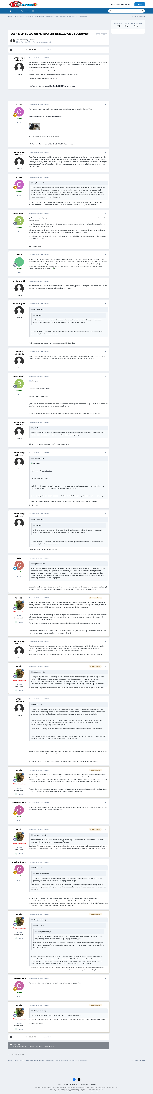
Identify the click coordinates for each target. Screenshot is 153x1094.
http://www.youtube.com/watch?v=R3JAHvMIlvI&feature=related (51, 144)
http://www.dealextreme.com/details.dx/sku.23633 (46, 116)
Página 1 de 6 (47, 50)
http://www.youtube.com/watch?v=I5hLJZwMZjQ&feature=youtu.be (52, 86)
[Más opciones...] (105, 58)
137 (20, 576)
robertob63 (18, 213)
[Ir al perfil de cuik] (19, 565)
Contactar (84, 1085)
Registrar (139, 4)
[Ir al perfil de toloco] (19, 262)
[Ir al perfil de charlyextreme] (19, 810)
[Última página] (38, 50)
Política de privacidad (71, 1085)
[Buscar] (142, 11)
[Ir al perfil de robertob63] (19, 220)
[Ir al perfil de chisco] (19, 112)
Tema (59, 1085)
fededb (18, 598)
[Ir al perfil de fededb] (19, 605)
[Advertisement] (59, 25)
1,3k (19, 122)
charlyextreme (19, 803)
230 (19, 821)
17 (20, 231)
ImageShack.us (45, 388)
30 (20, 273)
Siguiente (32, 50)
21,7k (20, 616)
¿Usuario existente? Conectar (121, 4)
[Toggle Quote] (32, 183)
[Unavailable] (34, 126)
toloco (19, 255)
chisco (19, 104)
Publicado (39, 58)
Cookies (93, 1085)
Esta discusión (132, 11)
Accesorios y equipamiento (42, 42)
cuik (19, 558)
